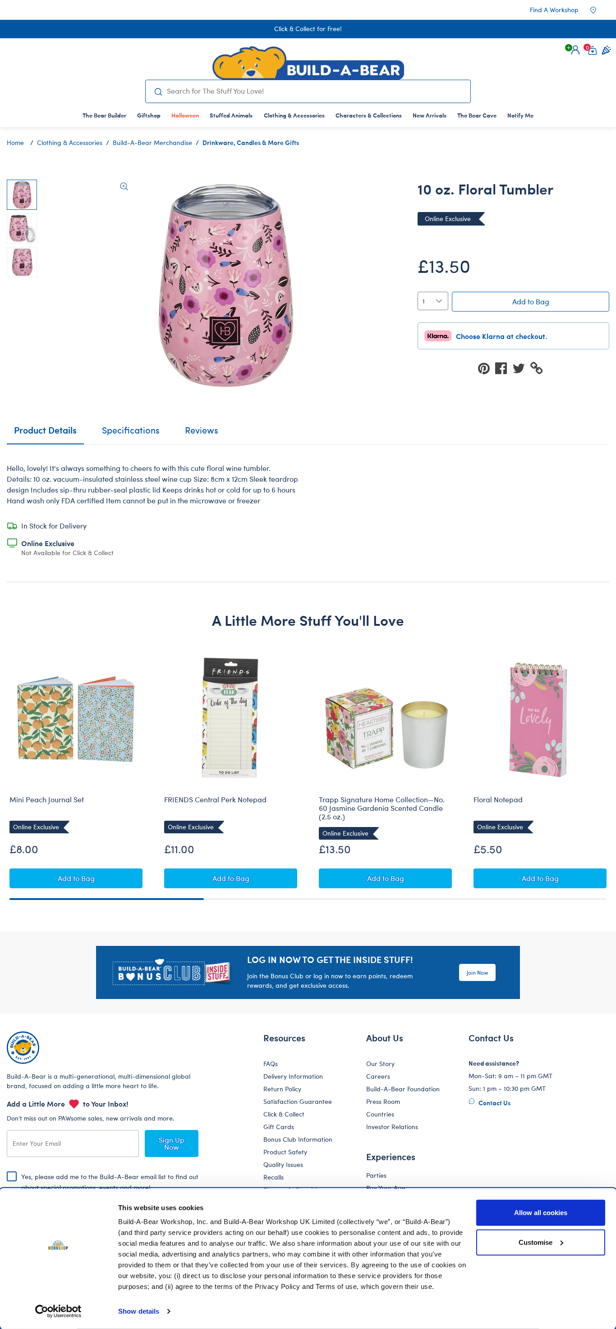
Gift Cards (278, 1126)
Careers (378, 1076)
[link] (185, 115)
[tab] (131, 434)
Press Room (383, 1101)
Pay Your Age (385, 1188)
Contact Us (493, 1102)
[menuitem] (104, 115)
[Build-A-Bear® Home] (308, 63)
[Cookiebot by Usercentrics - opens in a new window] (58, 1311)
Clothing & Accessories (69, 142)
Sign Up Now (171, 1143)
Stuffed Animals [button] (231, 115)
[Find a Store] (599, 10)
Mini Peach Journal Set (46, 799)
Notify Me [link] (520, 115)
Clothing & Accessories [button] (294, 115)
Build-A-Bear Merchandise (152, 142)
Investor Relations (392, 1126)
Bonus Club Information (297, 1139)
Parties (376, 1175)
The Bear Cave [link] (476, 115)
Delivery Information (293, 1076)
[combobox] (315, 91)
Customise (535, 1242)
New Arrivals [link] (429, 115)
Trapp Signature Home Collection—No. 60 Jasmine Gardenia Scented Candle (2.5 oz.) (382, 808)
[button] (575, 50)
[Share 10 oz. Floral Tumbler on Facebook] (503, 367)
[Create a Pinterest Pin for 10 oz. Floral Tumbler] (486, 367)
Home (15, 142)
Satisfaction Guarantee (297, 1101)
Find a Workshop (554, 9)
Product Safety (285, 1152)
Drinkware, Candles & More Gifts (250, 142)
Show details (138, 1311)
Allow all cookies (540, 1212)
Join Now (477, 972)
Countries (380, 1114)
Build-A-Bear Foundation (403, 1089)
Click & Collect (283, 1114)
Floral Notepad (498, 799)
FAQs (270, 1063)
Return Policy (282, 1089)
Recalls (273, 1177)
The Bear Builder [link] (104, 115)
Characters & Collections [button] (369, 115)
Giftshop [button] (149, 115)
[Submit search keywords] (158, 91)
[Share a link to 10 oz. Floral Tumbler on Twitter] (521, 367)
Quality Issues (283, 1164)
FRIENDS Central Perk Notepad (215, 799)
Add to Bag (530, 301)
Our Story (380, 1063)
